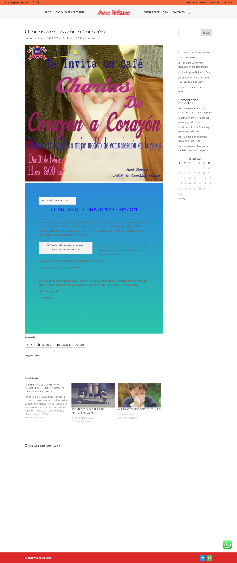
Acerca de (214, 3)
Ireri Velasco (36, 38)
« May (181, 198)
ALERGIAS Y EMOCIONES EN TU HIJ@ (139, 409)
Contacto (227, 3)
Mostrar (69, 200)
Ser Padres (69, 38)
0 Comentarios (86, 38)
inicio (48, 12)
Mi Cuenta (191, 3)
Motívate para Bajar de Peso (194, 72)
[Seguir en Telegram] (202, 558)
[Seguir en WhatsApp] (209, 558)
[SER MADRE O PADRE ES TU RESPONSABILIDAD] (93, 395)
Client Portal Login (156, 12)
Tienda (203, 3)
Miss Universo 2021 (189, 57)
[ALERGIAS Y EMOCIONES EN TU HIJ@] (139, 395)
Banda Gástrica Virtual (71, 12)
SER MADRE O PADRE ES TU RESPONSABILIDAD (87, 410)
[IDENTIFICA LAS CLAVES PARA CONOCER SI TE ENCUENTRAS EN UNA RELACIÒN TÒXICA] (48, 401)
